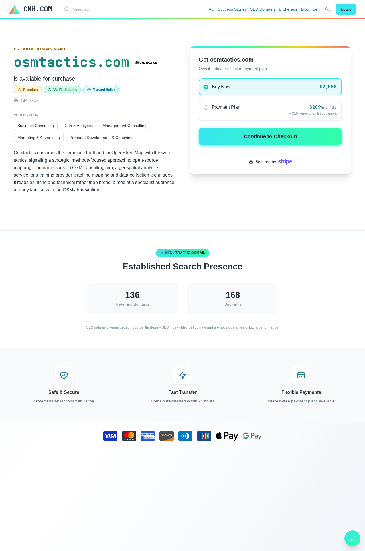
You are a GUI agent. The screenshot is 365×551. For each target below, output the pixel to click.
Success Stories (232, 9)
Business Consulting (35, 125)
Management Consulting (124, 125)
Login (346, 9)
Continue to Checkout (270, 136)
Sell (316, 9)
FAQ (210, 9)
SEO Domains (262, 9)
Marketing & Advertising (38, 137)
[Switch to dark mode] (328, 9)
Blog (305, 9)
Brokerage (288, 9)
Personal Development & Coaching (101, 137)
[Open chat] (352, 538)
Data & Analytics (78, 125)
